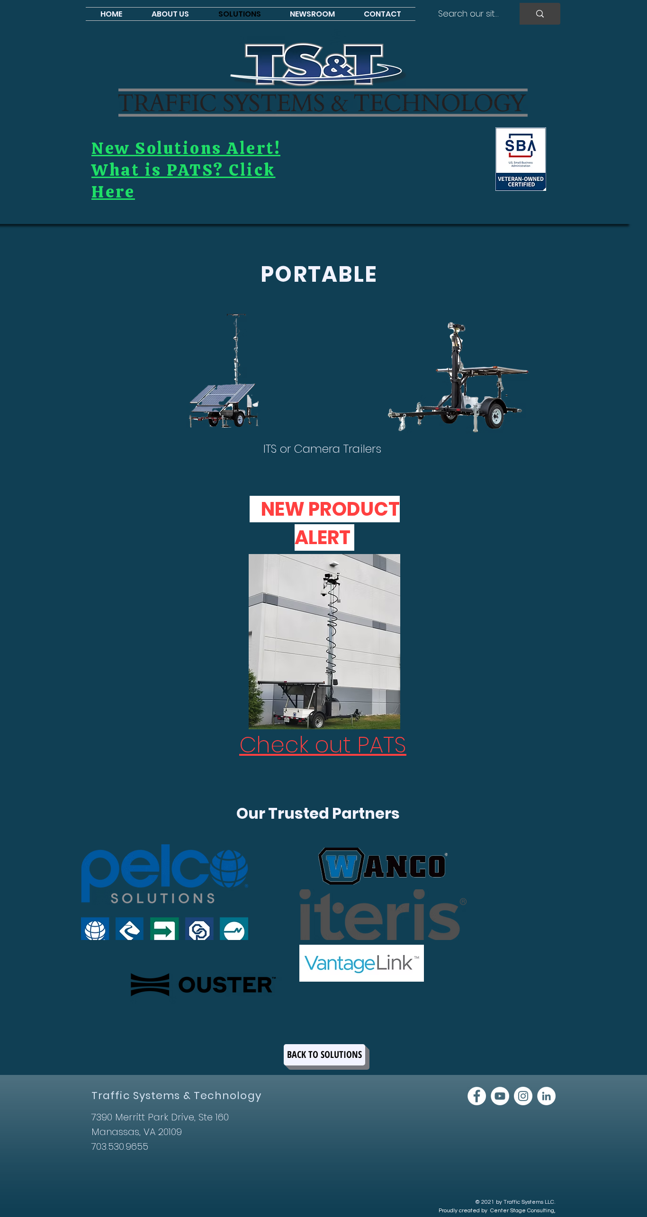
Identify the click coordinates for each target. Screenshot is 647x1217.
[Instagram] (523, 1096)
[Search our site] (540, 14)
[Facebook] (476, 1096)
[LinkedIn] (546, 1096)
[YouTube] (500, 1096)
